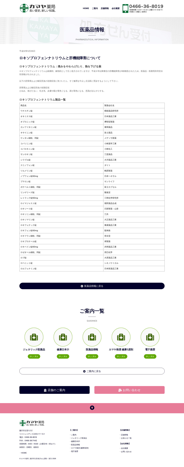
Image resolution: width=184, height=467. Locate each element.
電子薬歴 (74, 451)
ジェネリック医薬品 (79, 438)
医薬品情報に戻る (93, 286)
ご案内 (95, 8)
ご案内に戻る (94, 371)
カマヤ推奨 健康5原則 (79, 448)
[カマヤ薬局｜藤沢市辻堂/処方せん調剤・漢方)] (37, 11)
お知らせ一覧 (126, 438)
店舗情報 (105, 8)
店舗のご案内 (56, 390)
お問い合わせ (132, 390)
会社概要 (116, 8)
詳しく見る (34, 356)
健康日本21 (75, 441)
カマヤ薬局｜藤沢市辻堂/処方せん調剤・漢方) (36, 458)
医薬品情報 (75, 445)
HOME (86, 8)
